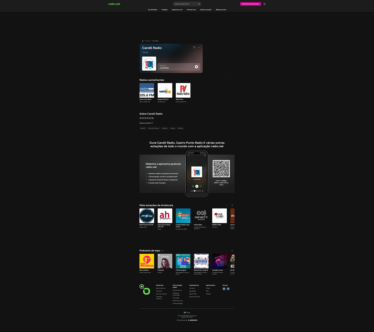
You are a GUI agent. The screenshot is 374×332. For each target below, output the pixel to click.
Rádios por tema (221, 9)
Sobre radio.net (160, 288)
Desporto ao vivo (177, 9)
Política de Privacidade (176, 294)
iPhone (208, 288)
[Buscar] (199, 4)
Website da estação (145, 123)
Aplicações (192, 291)
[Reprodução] (196, 66)
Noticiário (145, 52)
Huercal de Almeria (154, 128)
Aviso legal (176, 298)
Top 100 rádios (152, 9)
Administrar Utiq (178, 300)
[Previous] (226, 79)
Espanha (172, 128)
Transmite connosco (159, 297)
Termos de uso (177, 290)
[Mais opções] (199, 47)
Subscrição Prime (194, 296)
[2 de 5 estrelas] (143, 118)
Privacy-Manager (178, 303)
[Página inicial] (143, 41)
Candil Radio (164, 68)
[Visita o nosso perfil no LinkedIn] (224, 289)
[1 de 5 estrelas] (140, 118)
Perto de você (191, 9)
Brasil (188, 312)
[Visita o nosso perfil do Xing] (228, 289)
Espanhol (142, 128)
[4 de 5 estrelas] (147, 118)
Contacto (192, 288)
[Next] (232, 79)
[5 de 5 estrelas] (150, 118)
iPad (207, 291)
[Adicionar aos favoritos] (194, 47)
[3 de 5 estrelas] (145, 118)
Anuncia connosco (161, 294)
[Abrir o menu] (264, 4)
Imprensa (159, 291)
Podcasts (164, 9)
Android (208, 294)
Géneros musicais (205, 9)
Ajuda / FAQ (192, 294)
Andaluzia (164, 128)
